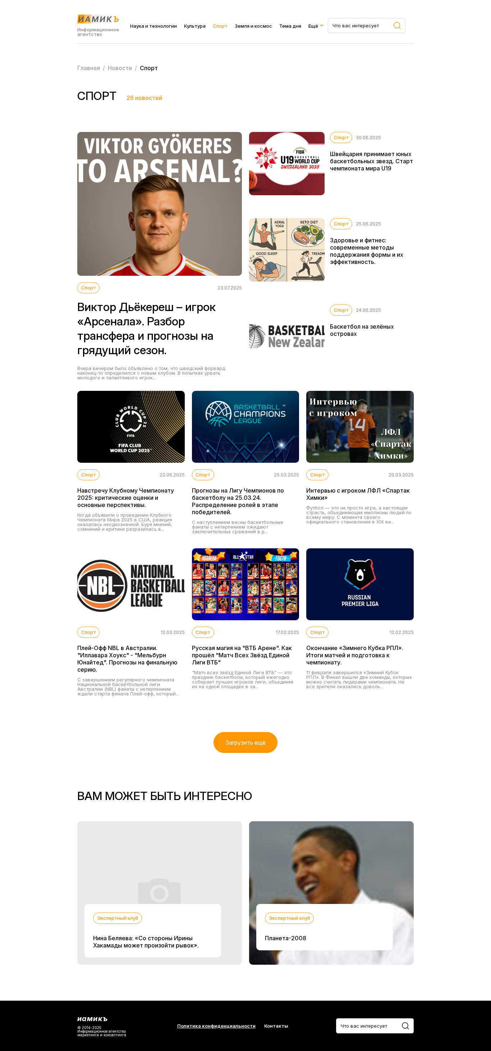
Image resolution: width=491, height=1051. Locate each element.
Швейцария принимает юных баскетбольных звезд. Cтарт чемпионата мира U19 (371, 161)
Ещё (313, 26)
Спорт (220, 26)
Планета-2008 (285, 938)
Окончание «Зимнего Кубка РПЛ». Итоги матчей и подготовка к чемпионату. (354, 655)
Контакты (276, 1026)
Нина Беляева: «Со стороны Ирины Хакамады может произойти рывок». (146, 942)
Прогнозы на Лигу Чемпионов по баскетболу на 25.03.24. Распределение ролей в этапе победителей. (238, 501)
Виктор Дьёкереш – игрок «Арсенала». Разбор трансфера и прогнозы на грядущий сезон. (146, 328)
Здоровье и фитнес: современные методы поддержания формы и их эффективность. (366, 251)
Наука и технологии (153, 26)
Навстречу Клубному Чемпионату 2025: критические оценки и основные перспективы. (125, 497)
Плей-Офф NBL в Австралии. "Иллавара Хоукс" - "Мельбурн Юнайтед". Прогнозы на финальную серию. (127, 658)
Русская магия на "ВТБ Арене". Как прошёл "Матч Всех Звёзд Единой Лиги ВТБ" (242, 655)
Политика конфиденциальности (216, 1026)
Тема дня (290, 26)
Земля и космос (253, 26)
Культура (195, 26)
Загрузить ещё (245, 742)
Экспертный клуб (117, 918)
